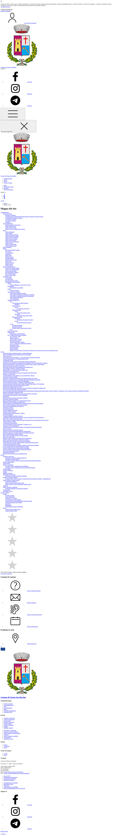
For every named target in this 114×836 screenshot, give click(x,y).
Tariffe (9, 283)
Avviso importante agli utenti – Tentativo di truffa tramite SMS (18, 382)
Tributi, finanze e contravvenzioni (11, 480)
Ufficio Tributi (8, 233)
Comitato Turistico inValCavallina (13, 502)
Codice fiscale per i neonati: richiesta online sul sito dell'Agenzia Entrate (20, 442)
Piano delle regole (16, 310)
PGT (11, 301)
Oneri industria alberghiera (16, 297)
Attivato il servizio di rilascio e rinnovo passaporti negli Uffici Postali (20, 372)
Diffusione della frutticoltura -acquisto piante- (14, 402)
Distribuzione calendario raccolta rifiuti (12, 386)
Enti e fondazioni (7, 247)
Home (5, 203)
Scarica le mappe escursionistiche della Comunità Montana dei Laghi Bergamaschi (23, 403)
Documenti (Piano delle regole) (24, 315)
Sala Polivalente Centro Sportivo (13, 499)
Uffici (4, 230)
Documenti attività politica (11, 280)
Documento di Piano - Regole (17, 342)
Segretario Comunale (10, 215)
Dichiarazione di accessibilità (11, 787)
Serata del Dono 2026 (8, 409)
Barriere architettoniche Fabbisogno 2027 (13, 392)
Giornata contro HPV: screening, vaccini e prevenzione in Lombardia (20, 393)
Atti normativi (8, 278)
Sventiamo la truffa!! (8, 407)
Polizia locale (11, 332)
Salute (5, 185)
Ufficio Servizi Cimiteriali (11, 237)
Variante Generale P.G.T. (14, 300)
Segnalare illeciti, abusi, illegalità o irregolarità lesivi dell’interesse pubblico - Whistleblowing (28, 478)
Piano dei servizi (16, 306)
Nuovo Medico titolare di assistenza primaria (14, 368)
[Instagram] (4, 196)
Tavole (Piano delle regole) (23, 312)
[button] (8, 178)
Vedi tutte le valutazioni (6, 573)
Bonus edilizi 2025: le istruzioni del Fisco (13, 430)
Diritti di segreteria (14, 290)
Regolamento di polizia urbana (17, 333)
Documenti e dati (7, 276)
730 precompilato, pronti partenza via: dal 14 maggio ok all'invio (19, 375)
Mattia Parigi (8, 255)
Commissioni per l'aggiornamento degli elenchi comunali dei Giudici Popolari (24, 216)
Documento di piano (17, 317)
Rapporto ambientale (17, 325)
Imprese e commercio (8, 464)
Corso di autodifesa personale (10, 410)
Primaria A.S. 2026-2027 (9, 374)
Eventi (4, 508)
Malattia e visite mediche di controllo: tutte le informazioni (17, 438)
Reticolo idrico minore (15, 340)
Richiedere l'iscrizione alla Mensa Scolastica (16, 476)
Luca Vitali (8, 251)
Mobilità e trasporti (7, 473)
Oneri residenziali (14, 299)
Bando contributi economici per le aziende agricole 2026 (17, 400)
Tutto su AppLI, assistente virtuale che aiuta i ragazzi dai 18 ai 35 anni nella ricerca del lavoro (26, 420)
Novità (2, 352)
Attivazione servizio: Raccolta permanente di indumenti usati (18, 367)
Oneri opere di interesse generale (18, 293)
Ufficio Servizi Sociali (10, 240)
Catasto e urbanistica (8, 470)
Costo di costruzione (13, 331)
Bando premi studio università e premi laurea (14, 365)
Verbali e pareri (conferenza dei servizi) (21, 328)
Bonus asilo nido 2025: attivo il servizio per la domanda (16, 441)
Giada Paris (8, 254)
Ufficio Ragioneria (9, 232)
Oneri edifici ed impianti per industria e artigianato (22, 294)
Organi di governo (7, 213)
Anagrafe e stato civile (8, 456)
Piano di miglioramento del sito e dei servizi (14, 788)
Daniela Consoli (9, 257)
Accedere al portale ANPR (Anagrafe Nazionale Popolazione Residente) (23, 460)
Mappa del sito (4, 831)
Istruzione (6, 188)
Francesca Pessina (9, 262)
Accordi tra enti (9, 279)
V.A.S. (11, 324)
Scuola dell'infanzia (10, 497)
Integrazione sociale (8, 186)
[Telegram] (4, 198)
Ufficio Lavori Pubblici (11, 244)
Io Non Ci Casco (7, 428)
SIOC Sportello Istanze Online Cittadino (13, 434)
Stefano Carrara (9, 264)
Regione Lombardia (5, 11)
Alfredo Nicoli (8, 265)
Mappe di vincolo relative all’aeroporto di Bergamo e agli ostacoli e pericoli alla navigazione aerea (34, 350)
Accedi (2, 200)
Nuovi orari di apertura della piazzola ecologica (14, 389)
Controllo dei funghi (8, 360)
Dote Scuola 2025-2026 (9, 437)
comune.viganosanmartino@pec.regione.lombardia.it (16, 773)
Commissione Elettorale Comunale (13, 218)
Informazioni (8, 505)
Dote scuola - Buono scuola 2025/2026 (12, 418)
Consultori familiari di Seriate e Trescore (13, 416)
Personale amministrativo (9, 266)
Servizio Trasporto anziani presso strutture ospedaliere (16, 448)
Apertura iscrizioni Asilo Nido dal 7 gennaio (14, 413)
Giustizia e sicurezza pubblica (10, 477)
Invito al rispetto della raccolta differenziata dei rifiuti (16, 446)
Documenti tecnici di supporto (12, 282)
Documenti (17, 314)
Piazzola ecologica (9, 495)
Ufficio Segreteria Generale (12, 236)
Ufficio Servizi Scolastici (11, 239)
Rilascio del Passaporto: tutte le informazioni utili (15, 453)
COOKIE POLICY (5, 7)
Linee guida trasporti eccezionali (11, 451)
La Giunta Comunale (10, 220)
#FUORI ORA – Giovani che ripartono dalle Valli (15, 370)
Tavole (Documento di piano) (24, 322)
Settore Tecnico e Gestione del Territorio (15, 229)
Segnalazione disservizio (10, 778)
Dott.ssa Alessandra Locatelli (12, 250)
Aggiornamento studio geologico (20, 303)
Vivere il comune (5, 492)
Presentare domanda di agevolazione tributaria (16, 488)
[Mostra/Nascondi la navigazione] (13, 114)
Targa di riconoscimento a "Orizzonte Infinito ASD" (15, 359)
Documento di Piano (15, 346)
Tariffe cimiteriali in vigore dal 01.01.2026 (20, 285)
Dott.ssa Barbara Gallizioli (11, 272)
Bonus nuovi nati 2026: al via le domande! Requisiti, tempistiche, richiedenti (21, 379)
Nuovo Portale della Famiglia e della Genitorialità (15, 395)
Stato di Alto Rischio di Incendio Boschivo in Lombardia (17, 354)
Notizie (5, 745)
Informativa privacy (8, 784)
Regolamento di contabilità (16, 287)
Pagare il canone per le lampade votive (14, 483)
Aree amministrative (8, 223)
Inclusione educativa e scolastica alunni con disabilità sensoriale (18, 432)
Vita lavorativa (6, 463)
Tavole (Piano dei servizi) (23, 308)
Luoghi (5, 494)
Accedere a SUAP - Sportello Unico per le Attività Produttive (20, 467)
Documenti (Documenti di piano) (25, 319)
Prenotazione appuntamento (10, 777)
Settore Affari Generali (10, 227)
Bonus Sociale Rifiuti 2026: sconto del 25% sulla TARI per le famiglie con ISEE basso (24, 388)
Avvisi (5, 747)
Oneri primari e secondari (14, 292)
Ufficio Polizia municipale (11, 234)
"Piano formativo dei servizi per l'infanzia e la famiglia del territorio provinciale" (22, 427)
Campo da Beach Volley (11, 511)
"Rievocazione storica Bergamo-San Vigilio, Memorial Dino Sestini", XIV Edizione (23, 384)
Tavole (16, 307)
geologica (17, 304)
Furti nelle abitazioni (8, 414)
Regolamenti (11, 286)
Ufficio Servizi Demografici (12, 241)
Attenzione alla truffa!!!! (9, 452)
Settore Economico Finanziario (12, 225)
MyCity (4, 834)
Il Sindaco (7, 222)
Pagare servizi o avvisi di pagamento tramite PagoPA (18, 484)
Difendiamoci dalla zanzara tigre (11, 371)
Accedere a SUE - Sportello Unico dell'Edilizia (16, 466)
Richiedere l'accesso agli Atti (12, 459)
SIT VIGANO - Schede (16, 339)
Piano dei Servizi (14, 349)
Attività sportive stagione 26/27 (13, 509)
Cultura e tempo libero (8, 462)
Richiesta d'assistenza (9, 780)
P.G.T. (11, 329)
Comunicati (6, 746)
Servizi (2, 455)
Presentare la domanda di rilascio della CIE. (16, 458)
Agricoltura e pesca (7, 491)
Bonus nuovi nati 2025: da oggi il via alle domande (15, 435)
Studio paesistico (14, 347)
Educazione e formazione (9, 474)
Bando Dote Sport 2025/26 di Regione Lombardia (15, 398)
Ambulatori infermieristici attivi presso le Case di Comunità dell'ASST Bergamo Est (23, 417)
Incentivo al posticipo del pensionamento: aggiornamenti (16, 431)
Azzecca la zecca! (7, 356)
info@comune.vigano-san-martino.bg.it (13, 772)
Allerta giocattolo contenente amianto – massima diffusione (17, 353)
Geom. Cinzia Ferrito (10, 275)
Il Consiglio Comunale (10, 219)
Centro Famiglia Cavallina (9, 421)
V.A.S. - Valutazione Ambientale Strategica (20, 343)
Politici (4, 248)
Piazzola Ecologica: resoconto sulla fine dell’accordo (16, 385)
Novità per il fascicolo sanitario (10, 399)
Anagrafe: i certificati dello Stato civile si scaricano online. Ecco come (20, 378)
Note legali (6, 785)
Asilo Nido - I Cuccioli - (11, 498)
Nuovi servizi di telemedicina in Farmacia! (13, 406)
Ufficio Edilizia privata (10, 246)
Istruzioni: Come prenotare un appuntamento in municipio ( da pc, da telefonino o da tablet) (25, 363)
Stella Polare (6, 396)
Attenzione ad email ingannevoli (11, 425)
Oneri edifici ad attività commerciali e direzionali (22, 296)
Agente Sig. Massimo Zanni (12, 269)
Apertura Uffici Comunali (9, 411)
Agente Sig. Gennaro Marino (12, 268)
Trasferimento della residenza (10, 423)
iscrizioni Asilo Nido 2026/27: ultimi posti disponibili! (16, 381)
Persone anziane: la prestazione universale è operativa (16, 439)
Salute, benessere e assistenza (10, 487)
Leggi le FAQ (7, 776)
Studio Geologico (14, 338)
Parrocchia (7, 504)
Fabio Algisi (8, 261)
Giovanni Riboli (9, 253)
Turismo (5, 471)
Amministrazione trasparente (11, 782)
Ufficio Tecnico (9, 243)
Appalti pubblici (7, 469)
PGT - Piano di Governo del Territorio (17, 335)
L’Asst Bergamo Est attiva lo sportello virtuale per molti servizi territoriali (21, 445)
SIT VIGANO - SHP (15, 336)
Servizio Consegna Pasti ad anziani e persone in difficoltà (17, 449)
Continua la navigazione (6, 9)
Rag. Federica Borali (10, 273)
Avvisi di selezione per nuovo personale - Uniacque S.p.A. (17, 424)
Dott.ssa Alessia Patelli (10, 271)
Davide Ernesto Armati (11, 259)
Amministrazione (5, 212)
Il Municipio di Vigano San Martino (14, 506)
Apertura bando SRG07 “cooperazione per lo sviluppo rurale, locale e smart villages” (24, 364)
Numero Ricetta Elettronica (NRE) (11, 444)
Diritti (9, 289)
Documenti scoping (17, 326)
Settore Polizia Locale (10, 226)
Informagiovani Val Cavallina (10, 377)
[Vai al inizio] (1, 646)
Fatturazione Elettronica (11, 481)
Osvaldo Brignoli (9, 258)
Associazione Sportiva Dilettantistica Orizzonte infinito (18, 501)
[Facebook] (4, 195)
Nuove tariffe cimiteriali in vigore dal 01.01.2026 (15, 405)
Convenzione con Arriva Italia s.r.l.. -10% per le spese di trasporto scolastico (21, 357)
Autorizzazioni (6, 490)
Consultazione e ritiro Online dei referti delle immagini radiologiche (19, 361)
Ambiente (5, 485)
